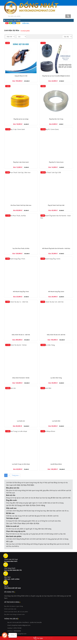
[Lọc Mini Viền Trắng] (56, 359)
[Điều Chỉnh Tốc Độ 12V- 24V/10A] (56, 316)
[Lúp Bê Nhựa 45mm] (56, 445)
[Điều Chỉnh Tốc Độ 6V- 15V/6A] (21, 359)
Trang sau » (15, 475)
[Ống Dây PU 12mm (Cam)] (56, 143)
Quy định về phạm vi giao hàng (13, 606)
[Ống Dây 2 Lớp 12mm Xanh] (21, 143)
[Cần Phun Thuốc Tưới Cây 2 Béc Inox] (21, 187)
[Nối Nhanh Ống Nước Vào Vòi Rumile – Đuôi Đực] (56, 230)
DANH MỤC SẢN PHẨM (13, 20)
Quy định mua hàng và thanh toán (14, 614)
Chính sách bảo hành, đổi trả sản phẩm (16, 611)
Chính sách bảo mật (10, 609)
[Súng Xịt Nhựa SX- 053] (21, 57)
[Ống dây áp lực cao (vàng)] (21, 100)
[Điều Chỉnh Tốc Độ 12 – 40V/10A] (21, 316)
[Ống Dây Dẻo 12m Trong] (56, 100)
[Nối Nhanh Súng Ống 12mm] (56, 273)
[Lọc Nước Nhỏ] (56, 402)
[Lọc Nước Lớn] (21, 402)
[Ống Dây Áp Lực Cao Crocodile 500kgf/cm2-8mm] (56, 57)
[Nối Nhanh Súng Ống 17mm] (21, 273)
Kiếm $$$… (26, 23)
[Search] (68, 16)
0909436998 (17, 631)
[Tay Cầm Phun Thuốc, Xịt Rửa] (21, 230)
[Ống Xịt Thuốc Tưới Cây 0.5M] (56, 187)
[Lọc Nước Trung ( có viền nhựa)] (21, 445)
